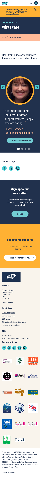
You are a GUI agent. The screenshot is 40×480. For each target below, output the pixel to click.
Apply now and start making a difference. (15, 13)
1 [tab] (17, 148)
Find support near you (20, 258)
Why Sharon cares (20, 140)
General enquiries (8, 316)
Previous (3, 87)
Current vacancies (15, 37)
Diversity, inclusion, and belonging (14, 322)
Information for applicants (11, 325)
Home (4, 37)
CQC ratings (6, 319)
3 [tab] (25, 148)
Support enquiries (8, 313)
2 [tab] (22, 148)
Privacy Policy (14, 467)
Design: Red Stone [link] (8, 473)
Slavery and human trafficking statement (16, 338)
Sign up (20, 214)
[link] (4, 168)
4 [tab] (28, 148)
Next (37, 87)
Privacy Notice (7, 335)
